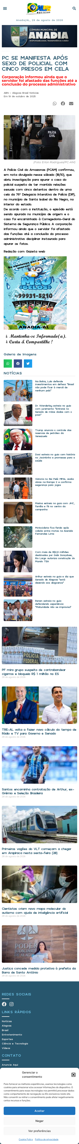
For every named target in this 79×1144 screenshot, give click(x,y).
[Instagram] (11, 1004)
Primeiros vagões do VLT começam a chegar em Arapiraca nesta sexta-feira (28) (36, 851)
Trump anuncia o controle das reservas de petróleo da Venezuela (53, 433)
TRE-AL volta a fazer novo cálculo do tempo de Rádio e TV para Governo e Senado (39, 731)
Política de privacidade (46, 1139)
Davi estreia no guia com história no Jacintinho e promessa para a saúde (55, 457)
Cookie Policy (26, 1139)
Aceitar (39, 1111)
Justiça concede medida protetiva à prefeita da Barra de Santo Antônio (39, 970)
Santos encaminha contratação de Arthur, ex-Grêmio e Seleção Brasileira (38, 791)
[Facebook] (4, 1004)
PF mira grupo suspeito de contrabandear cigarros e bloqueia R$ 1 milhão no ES (34, 672)
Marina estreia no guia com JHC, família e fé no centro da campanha (54, 506)
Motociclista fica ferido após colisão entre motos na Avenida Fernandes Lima (54, 530)
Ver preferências (39, 1131)
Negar (39, 1121)
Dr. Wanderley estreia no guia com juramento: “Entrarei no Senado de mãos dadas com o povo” (53, 410)
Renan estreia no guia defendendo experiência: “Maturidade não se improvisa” (53, 603)
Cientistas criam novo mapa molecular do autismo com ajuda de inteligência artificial (35, 910)
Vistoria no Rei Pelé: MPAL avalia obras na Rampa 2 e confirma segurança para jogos (54, 482)
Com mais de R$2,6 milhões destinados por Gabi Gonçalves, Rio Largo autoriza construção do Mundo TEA (55, 556)
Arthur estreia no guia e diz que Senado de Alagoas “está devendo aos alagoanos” (54, 579)
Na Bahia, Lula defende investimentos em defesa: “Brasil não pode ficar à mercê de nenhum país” (54, 386)
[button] (73, 1075)
